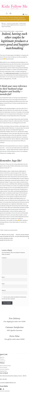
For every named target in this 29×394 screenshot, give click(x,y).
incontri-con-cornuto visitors (12, 23)
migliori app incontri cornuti (12, 73)
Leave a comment (19, 31)
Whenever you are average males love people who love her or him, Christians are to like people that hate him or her (7, 237)
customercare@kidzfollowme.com (8, 382)
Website (4, 290)
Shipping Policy (3, 371)
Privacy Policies (3, 367)
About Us (2, 357)
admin (12, 31)
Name (3, 277)
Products (2, 359)
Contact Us (2, 361)
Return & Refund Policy (5, 365)
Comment (4, 257)
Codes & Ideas (7, 391)
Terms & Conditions (4, 369)
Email (3, 283)
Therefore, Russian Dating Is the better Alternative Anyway (22, 235)
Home (4, 23)
